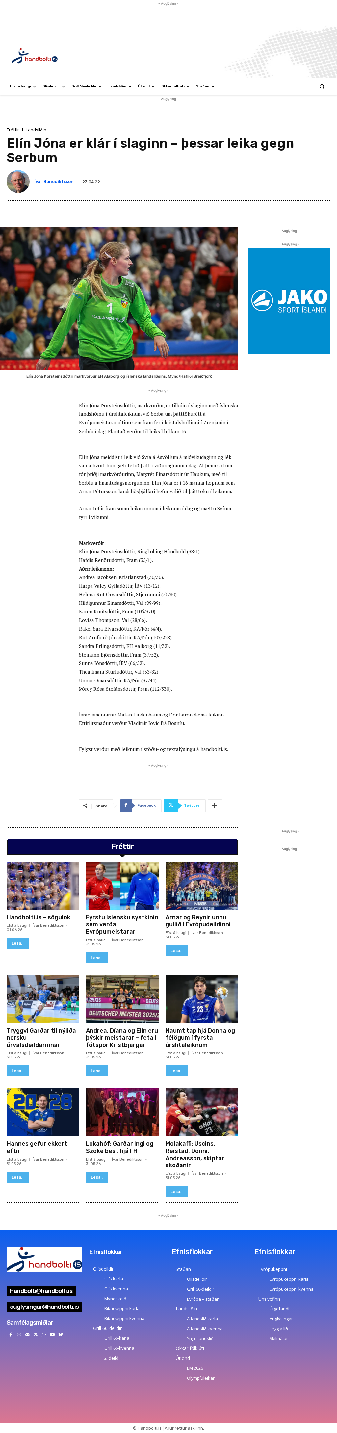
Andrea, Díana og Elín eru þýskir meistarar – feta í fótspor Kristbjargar (122, 1038)
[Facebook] (11, 1335)
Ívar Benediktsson (54, 181)
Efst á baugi (17, 925)
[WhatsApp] (44, 1335)
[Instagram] (19, 1335)
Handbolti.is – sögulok (38, 917)
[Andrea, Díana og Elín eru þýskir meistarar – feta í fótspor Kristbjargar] (122, 999)
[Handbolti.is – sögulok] (43, 886)
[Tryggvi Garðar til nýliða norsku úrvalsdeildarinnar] (43, 999)
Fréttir (13, 130)
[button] (322, 86)
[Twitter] (36, 1335)
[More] (215, 805)
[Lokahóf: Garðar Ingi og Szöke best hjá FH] (122, 1112)
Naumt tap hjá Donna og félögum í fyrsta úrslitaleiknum (200, 1038)
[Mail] (27, 1335)
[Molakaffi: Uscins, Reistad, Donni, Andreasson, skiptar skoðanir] (202, 1112)
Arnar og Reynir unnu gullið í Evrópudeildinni (198, 921)
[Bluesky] (60, 1335)
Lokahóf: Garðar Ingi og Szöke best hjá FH (119, 1147)
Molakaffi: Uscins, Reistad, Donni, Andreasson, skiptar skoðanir (195, 1154)
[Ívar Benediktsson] (19, 181)
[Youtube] (52, 1335)
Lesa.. (18, 943)
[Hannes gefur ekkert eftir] (43, 1112)
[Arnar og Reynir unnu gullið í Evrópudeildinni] (202, 886)
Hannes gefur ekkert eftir (37, 1147)
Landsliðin (36, 130)
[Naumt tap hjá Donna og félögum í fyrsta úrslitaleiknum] (202, 999)
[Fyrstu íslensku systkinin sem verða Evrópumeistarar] (122, 886)
